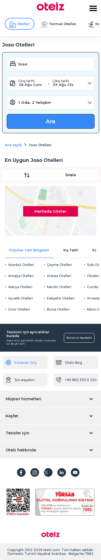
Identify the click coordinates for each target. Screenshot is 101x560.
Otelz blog (73, 363)
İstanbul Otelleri (21, 265)
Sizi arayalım (24, 380)
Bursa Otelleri (58, 309)
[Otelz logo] (50, 9)
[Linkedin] (61, 472)
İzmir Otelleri (19, 309)
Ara (50, 121)
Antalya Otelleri (21, 276)
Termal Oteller (62, 24)
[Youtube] (75, 472)
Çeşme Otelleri (59, 265)
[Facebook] (21, 472)
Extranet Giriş (26, 363)
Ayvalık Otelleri (20, 298)
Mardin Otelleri (59, 287)
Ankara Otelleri (59, 276)
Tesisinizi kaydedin (79, 337)
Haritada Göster (50, 211)
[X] (48, 472)
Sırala (70, 174)
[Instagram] (34, 472)
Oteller (23, 24)
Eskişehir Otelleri (61, 298)
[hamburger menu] (93, 8)
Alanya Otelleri (20, 287)
